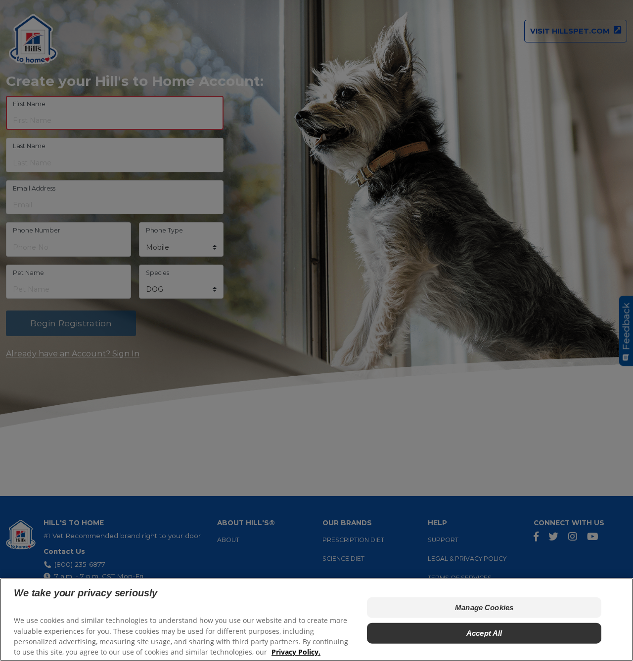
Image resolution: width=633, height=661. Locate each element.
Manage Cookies (484, 607)
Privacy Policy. (295, 651)
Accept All (484, 632)
